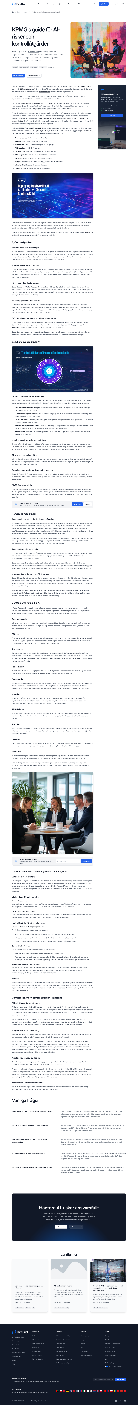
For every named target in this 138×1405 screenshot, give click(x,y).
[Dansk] (64, 1391)
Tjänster (61, 4)
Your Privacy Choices (114, 1366)
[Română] (108, 1391)
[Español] (74, 1391)
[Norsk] (98, 1391)
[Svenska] (115, 1391)
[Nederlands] (94, 1391)
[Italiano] (84, 1391)
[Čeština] (61, 1391)
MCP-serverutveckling (63, 1336)
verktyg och (89, 232)
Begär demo (103, 4)
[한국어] (91, 1391)
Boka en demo (33, 75)
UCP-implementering (62, 1363)
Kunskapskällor (36, 1351)
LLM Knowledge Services (64, 1359)
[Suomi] (78, 1391)
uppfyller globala (41, 131)
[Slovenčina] (111, 1391)
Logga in (87, 504)
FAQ (82, 1347)
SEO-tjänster (60, 1355)
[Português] (105, 1391)
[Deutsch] (67, 1391)
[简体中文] (125, 1391)
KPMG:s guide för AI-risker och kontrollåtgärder (46, 12)
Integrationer (36, 1340)
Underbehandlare (110, 1355)
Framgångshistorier (86, 1355)
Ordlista (83, 1343)
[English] (71, 1391)
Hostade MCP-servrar (63, 1340)
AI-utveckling (60, 1343)
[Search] (95, 4)
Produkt (40, 4)
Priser (80, 4)
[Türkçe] (118, 1391)
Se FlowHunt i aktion (18, 1337)
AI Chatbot (15, 1348)
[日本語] (88, 1391)
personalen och (44, 92)
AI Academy (84, 1351)
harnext (14, 1360)
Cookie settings (109, 1363)
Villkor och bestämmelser (112, 1343)
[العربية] (57, 1391)
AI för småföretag (61, 1351)
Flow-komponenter (38, 1343)
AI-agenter (15, 1345)
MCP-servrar (36, 1336)
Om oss (107, 1336)
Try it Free (112, 115)
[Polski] (101, 1391)
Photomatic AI (16, 1356)
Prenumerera (86, 861)
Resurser (71, 4)
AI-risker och (33, 51)
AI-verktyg (15, 1341)
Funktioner (50, 4)
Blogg (25, 12)
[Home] (13, 12)
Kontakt (107, 1340)
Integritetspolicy (110, 1347)
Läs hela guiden (18, 75)
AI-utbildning (60, 1347)
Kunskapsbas (85, 1336)
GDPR (106, 1359)
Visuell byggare (37, 1355)
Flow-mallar (35, 1347)
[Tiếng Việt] (121, 1391)
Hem (18, 12)
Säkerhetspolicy (110, 1351)
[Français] (81, 1391)
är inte (19, 269)
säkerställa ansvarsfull (48, 118)
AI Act (28, 292)
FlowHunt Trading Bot (18, 1352)
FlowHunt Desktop (37, 1359)
